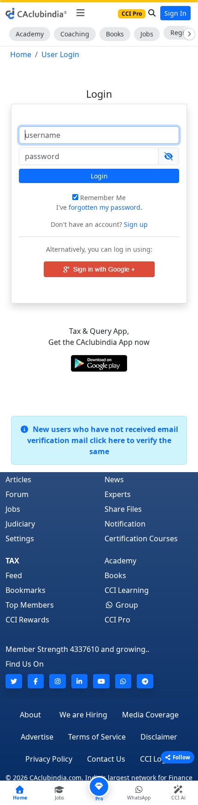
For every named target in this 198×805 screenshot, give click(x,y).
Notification (125, 524)
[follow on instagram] (57, 681)
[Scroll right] (187, 34)
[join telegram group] (145, 681)
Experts (118, 494)
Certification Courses (141, 538)
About (30, 715)
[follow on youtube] (101, 681)
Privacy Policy (48, 759)
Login (99, 176)
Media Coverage (150, 715)
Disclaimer (158, 737)
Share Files (123, 509)
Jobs (146, 34)
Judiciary (20, 524)
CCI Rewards (27, 620)
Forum (17, 494)
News (114, 479)
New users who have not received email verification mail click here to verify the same (102, 440)
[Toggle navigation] (80, 13)
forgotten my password (104, 207)
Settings (20, 538)
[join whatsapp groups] (123, 681)
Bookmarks (26, 590)
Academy (30, 34)
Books (115, 34)
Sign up (135, 224)
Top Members (30, 605)
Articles (18, 479)
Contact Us (106, 759)
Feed (14, 575)
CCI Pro (117, 620)
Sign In (175, 13)
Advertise (37, 737)
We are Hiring (83, 715)
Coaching (74, 34)
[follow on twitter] (14, 681)
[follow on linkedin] (79, 681)
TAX (12, 561)
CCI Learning (127, 590)
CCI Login (156, 759)
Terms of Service (97, 737)
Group (126, 605)
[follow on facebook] (36, 681)
